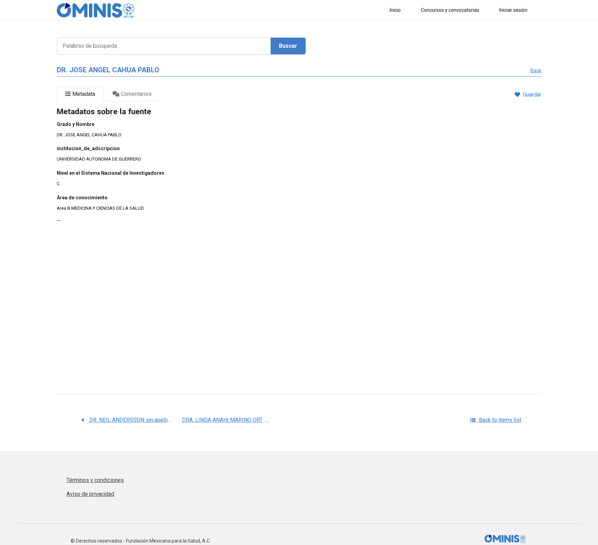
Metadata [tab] (83, 94)
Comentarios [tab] (135, 94)
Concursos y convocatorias (450, 10)
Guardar (532, 94)
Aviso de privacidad (90, 494)
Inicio (395, 10)
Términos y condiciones (95, 480)
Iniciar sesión (513, 10)
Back (536, 70)
